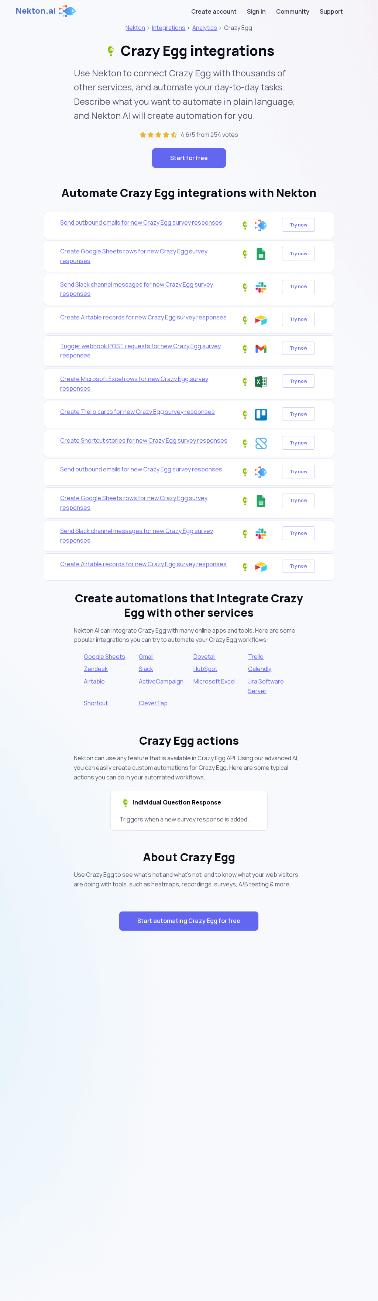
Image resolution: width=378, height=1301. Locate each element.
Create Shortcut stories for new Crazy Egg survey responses (143, 440)
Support (331, 11)
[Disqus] (189, 1068)
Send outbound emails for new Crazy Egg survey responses (141, 222)
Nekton (135, 28)
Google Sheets (104, 657)
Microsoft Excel (214, 681)
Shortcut (96, 703)
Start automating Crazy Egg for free (188, 921)
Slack (146, 669)
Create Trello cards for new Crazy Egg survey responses (137, 412)
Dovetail (204, 657)
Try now (298, 225)
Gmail (146, 657)
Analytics (204, 28)
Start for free (189, 158)
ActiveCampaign (161, 681)
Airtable (94, 681)
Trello (256, 657)
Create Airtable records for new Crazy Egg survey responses (143, 317)
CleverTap (153, 703)
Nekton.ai (36, 10)
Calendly (259, 669)
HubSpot (205, 669)
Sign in (256, 11)
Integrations (168, 28)
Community (292, 11)
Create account (214, 11)
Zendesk (96, 669)
